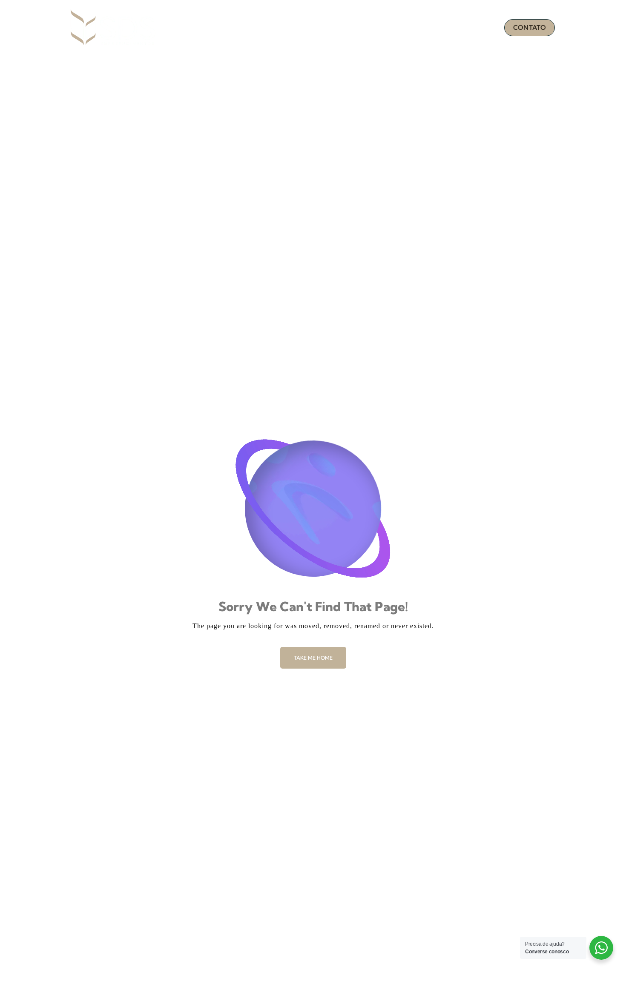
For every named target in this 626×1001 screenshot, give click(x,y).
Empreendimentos (420, 27)
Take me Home (313, 658)
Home (300, 27)
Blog (481, 27)
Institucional (347, 27)
